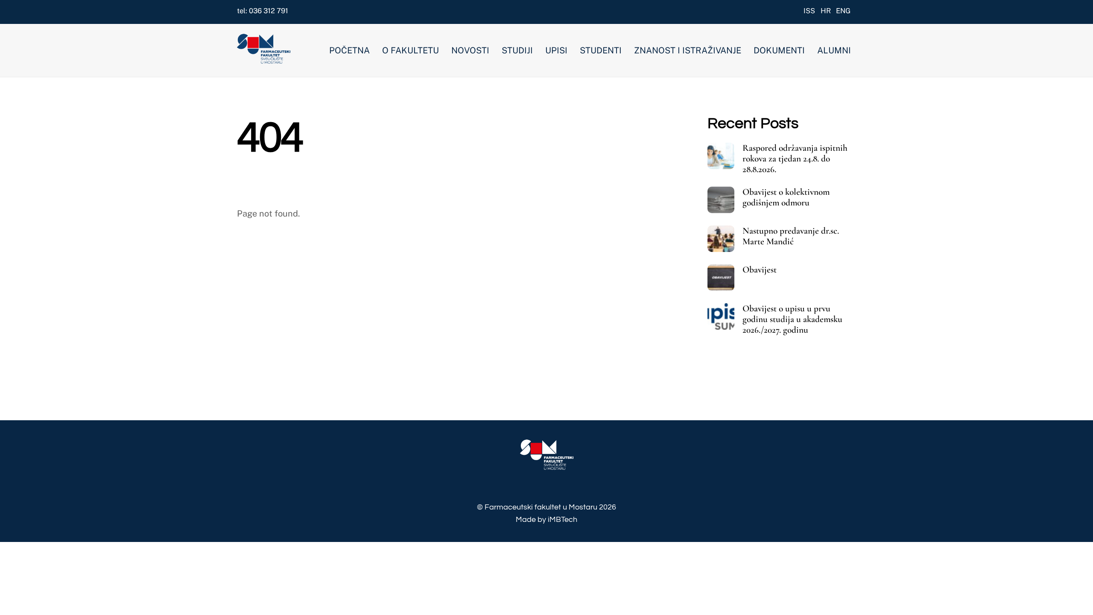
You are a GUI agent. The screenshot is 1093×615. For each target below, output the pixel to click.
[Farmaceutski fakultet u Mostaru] (263, 59)
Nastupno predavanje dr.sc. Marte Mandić (790, 236)
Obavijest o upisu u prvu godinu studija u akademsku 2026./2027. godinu (792, 319)
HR (826, 10)
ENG (843, 10)
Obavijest (759, 269)
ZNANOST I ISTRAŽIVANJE (687, 50)
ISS (809, 10)
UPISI (556, 50)
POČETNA (349, 50)
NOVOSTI (470, 50)
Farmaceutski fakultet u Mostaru (541, 507)
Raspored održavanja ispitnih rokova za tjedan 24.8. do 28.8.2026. (795, 159)
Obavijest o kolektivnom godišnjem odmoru (786, 197)
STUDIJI (517, 50)
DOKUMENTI (779, 50)
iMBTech (562, 519)
